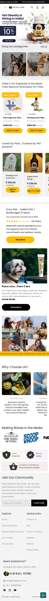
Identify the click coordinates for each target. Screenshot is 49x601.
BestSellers (14, 64)
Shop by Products (9, 525)
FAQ (28, 525)
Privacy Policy (32, 550)
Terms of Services (34, 531)
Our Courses (7, 537)
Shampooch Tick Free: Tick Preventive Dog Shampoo (12, 176)
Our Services (7, 543)
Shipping (30, 537)
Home (4, 519)
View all (43, 46)
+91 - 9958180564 (13, 585)
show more (8, 299)
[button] (5, 7)
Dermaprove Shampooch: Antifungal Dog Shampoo (12, 117)
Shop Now (20, 240)
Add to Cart (13, 130)
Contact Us (32, 519)
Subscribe (39, 502)
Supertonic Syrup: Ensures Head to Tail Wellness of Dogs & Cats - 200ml (33, 177)
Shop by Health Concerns (13, 531)
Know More (16, 307)
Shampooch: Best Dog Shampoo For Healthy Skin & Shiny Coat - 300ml (36, 117)
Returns (30, 543)
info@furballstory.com (16, 580)
